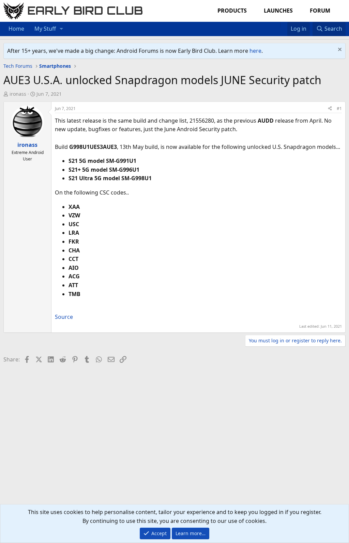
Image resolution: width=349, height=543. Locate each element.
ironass (18, 94)
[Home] (276, 24)
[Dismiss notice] (339, 50)
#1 (339, 108)
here (255, 51)
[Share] (329, 108)
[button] (61, 29)
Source (64, 317)
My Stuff (45, 28)
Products (232, 10)
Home (16, 28)
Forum (320, 10)
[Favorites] (283, 24)
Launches (278, 10)
